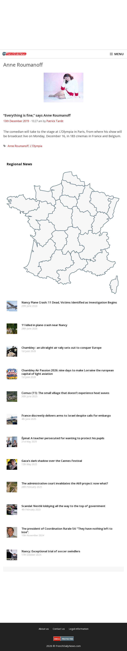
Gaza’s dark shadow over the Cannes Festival (51, 461)
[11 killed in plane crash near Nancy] (12, 335)
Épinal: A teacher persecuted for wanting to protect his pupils (62, 438)
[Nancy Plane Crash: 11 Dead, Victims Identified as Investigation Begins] (12, 313)
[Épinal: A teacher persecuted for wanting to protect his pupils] (12, 449)
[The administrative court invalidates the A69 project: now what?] (12, 494)
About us (44, 628)
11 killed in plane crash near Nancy (44, 325)
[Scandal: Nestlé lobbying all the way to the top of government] (12, 516)
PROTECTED (67, 639)
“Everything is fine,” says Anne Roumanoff (36, 115)
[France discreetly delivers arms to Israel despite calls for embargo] (12, 426)
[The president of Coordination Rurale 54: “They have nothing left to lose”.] (12, 539)
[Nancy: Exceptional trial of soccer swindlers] (12, 562)
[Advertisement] (63, 25)
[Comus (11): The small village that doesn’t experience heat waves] (12, 403)
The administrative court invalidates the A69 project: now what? (64, 483)
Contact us (59, 628)
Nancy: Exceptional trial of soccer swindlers (50, 551)
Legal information (78, 628)
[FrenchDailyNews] (14, 54)
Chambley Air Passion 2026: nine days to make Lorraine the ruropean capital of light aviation (67, 371)
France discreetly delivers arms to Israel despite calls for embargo (66, 415)
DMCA (57, 639)
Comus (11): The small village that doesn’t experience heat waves (65, 393)
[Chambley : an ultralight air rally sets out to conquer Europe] (12, 358)
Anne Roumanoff (18, 146)
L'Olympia (36, 146)
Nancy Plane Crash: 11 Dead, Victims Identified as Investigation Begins (69, 302)
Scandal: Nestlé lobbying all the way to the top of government (63, 506)
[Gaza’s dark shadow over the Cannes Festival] (12, 471)
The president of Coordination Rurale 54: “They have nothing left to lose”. (66, 530)
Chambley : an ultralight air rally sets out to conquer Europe (61, 348)
